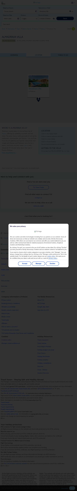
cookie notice (51, 256)
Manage (38, 263)
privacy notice (53, 258)
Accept (24, 263)
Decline (52, 263)
